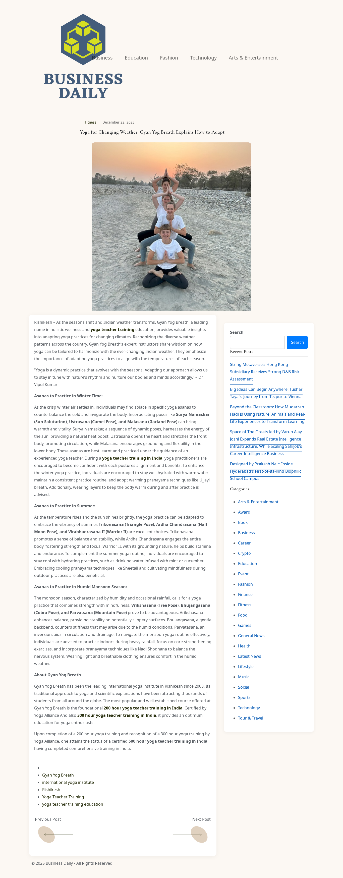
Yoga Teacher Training (63, 797)
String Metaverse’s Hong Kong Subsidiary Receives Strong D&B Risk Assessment (265, 372)
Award (244, 512)
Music (243, 677)
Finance (245, 594)
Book (243, 522)
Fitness (90, 122)
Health (244, 646)
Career (244, 543)
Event (243, 574)
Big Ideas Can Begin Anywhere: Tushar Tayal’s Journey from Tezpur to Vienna (266, 393)
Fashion (245, 584)
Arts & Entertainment (258, 502)
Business (246, 532)
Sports (244, 697)
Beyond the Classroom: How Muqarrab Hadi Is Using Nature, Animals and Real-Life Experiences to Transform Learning (267, 414)
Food (243, 615)
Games (244, 625)
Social (243, 687)
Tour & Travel (250, 718)
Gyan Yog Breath (58, 775)
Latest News (249, 656)
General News (251, 635)
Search (237, 332)
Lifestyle (246, 666)
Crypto (244, 553)
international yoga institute (68, 782)
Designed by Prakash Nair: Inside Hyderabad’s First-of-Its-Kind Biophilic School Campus (265, 471)
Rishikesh (51, 789)
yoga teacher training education (72, 804)
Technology (249, 707)
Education (247, 563)
